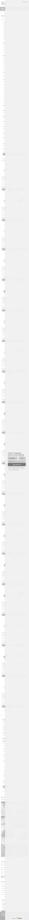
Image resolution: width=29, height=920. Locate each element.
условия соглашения (15, 469)
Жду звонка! (17, 464)
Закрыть (25, 1)
